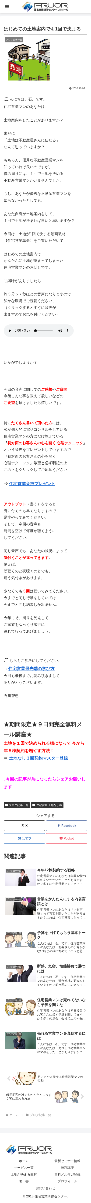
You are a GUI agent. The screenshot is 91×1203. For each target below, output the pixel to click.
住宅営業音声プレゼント (32, 483)
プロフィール (67, 1181)
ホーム (24, 1161)
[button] (79, 855)
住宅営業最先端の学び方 (31, 668)
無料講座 (67, 1168)
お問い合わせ (45, 1188)
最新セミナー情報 (67, 1161)
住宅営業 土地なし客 (49, 805)
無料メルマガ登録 (67, 1174)
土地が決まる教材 (24, 1174)
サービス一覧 (24, 1168)
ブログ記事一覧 (18, 805)
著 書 (24, 1181)
